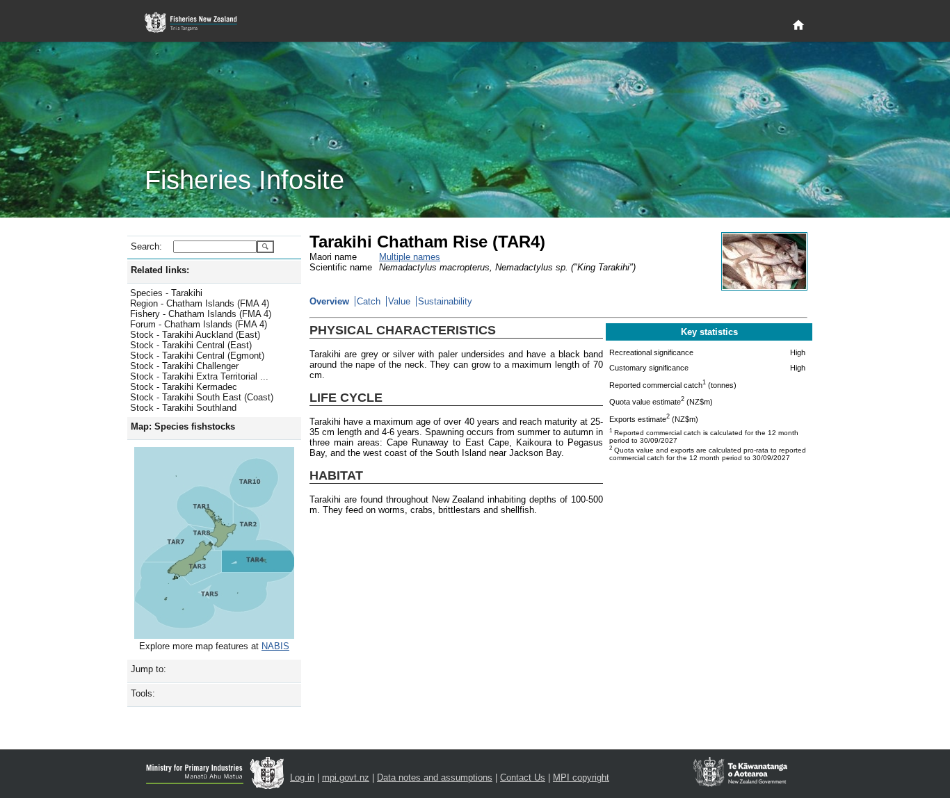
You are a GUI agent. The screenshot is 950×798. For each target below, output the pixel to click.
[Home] (798, 25)
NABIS (275, 646)
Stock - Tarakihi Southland (183, 407)
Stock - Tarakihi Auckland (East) (195, 334)
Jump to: (148, 669)
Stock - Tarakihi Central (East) (191, 345)
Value (399, 301)
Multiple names (409, 257)
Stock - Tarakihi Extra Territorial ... (199, 376)
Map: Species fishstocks (183, 426)
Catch (368, 301)
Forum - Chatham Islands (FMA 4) (198, 324)
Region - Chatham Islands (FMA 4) (199, 303)
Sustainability (445, 301)
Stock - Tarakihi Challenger (184, 366)
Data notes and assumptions (434, 777)
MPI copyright (581, 777)
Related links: (160, 270)
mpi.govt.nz (345, 777)
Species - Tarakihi (166, 293)
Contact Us (522, 777)
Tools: (143, 693)
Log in (302, 777)
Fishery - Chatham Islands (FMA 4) (200, 314)
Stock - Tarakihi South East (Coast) (201, 397)
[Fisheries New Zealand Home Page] (198, 22)
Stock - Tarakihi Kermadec (183, 387)
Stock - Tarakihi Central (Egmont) (197, 355)
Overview (329, 301)
